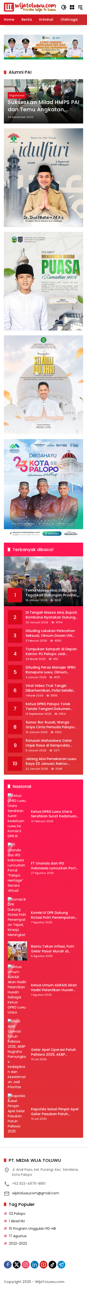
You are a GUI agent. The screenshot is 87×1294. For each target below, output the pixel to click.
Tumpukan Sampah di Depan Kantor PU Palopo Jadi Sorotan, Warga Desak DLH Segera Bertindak (51, 651)
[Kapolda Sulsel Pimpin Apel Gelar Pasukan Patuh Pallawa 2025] (17, 1113)
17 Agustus (18, 1236)
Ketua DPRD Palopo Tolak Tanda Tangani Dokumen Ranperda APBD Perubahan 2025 (49, 706)
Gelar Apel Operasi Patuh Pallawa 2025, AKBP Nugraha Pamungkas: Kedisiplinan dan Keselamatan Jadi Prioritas (55, 1052)
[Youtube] (43, 1264)
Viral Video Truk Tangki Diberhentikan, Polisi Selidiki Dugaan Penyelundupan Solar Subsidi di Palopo (52, 688)
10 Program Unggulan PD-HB (32, 1228)
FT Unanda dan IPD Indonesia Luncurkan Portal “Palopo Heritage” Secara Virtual (55, 866)
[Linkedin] (34, 1264)
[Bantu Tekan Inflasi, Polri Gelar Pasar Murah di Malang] (17, 951)
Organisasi (16, 95)
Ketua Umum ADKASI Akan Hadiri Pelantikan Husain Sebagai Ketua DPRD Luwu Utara (54, 987)
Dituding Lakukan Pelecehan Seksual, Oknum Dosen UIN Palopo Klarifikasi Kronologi (50, 633)
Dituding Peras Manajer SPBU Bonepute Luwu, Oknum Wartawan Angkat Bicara (51, 670)
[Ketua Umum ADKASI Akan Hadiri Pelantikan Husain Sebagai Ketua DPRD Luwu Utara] (17, 989)
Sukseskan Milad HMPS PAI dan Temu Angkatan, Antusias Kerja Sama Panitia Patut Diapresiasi (43, 106)
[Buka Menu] (72, 7)
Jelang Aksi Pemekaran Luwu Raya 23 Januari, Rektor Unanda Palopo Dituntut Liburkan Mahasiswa (51, 761)
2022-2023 (18, 1243)
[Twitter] (17, 1264)
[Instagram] (25, 1264)
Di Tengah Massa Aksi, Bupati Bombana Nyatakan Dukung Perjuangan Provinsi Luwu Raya (51, 615)
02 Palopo (17, 1213)
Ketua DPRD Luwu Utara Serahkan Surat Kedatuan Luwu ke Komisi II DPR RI (53, 814)
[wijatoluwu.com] (30, 7)
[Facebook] (8, 1264)
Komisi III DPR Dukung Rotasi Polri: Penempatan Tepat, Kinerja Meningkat (53, 915)
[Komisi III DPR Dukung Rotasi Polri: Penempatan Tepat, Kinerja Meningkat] (17, 917)
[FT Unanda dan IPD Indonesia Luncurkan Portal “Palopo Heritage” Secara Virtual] (17, 868)
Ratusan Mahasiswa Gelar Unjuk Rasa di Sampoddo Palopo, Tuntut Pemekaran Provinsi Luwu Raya (49, 743)
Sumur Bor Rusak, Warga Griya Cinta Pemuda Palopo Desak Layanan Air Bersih (50, 724)
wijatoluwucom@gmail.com (35, 1193)
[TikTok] (52, 1264)
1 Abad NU (17, 1221)
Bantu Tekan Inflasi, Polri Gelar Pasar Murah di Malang (52, 949)
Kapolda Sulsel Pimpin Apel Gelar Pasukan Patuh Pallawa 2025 (55, 1111)
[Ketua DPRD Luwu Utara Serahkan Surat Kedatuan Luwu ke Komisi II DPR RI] (17, 816)
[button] (64, 7)
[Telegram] (61, 1264)
